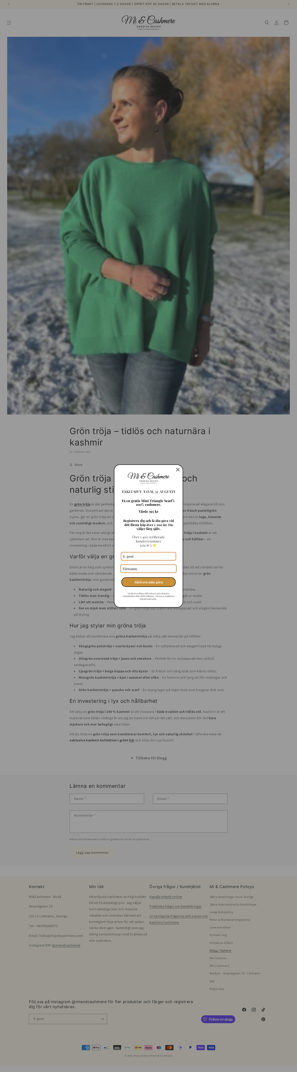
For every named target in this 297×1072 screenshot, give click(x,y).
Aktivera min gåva (148, 582)
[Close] (178, 469)
